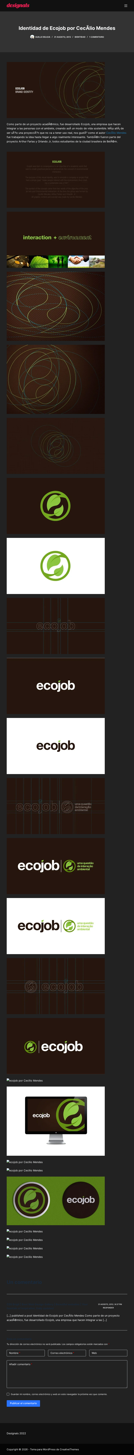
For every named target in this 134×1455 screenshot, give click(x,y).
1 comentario (96, 37)
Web (94, 1353)
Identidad (80, 37)
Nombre (14, 1353)
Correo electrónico (62, 1353)
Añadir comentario (20, 1364)
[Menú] (125, 5)
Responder (108, 1308)
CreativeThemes (69, 1449)
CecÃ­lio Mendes (116, 132)
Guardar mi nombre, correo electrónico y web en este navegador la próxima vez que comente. (59, 1394)
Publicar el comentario (23, 1403)
